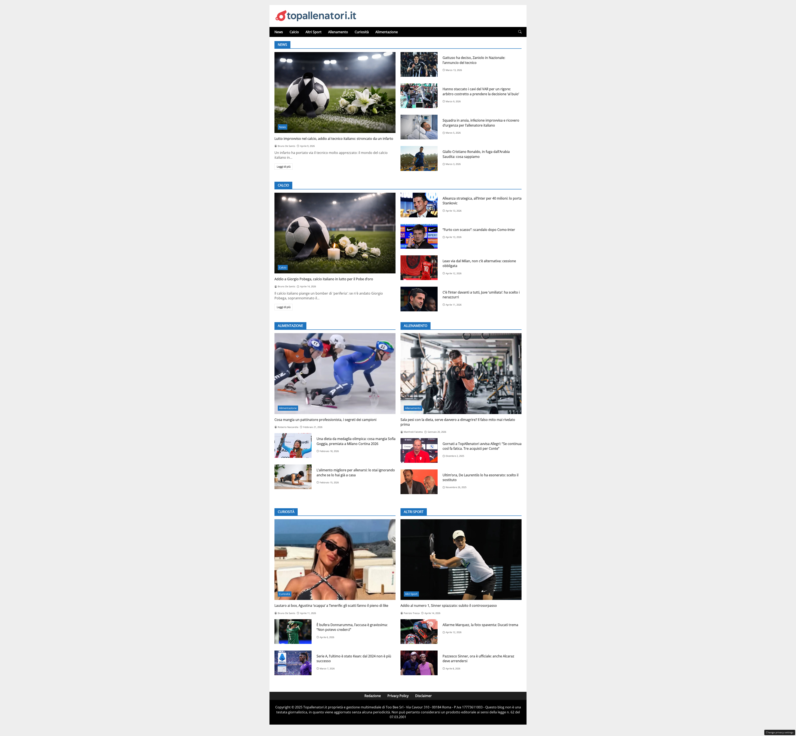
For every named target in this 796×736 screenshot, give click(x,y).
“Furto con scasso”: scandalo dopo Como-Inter (479, 229)
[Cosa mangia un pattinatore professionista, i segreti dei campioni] (335, 373)
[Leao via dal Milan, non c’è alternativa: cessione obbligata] (419, 267)
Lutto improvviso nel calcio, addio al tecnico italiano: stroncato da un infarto (333, 138)
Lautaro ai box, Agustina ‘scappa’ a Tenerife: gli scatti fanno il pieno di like (331, 605)
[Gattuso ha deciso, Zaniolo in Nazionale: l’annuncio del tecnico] (419, 64)
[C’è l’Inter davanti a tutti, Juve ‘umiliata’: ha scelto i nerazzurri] (419, 299)
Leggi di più (284, 166)
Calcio (294, 32)
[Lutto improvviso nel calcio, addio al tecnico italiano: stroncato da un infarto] (335, 92)
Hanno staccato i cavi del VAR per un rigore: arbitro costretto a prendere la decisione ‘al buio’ (481, 91)
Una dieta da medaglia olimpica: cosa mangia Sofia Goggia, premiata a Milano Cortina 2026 (356, 441)
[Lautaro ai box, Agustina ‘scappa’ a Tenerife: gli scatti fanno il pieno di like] (335, 559)
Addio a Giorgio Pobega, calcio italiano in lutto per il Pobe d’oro (323, 279)
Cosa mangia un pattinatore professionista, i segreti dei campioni (325, 419)
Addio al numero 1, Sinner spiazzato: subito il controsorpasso (448, 605)
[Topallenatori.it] (315, 15)
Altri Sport (314, 32)
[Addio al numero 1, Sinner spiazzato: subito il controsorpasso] (461, 559)
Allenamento (338, 32)
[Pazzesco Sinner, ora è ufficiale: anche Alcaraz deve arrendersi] (419, 663)
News (278, 32)
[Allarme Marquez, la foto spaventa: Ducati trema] (419, 631)
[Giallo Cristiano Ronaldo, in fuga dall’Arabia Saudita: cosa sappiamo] (419, 158)
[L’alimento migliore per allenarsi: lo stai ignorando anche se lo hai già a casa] (293, 476)
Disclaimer (423, 695)
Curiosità (362, 32)
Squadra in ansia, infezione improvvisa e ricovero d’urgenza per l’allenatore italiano (481, 122)
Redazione (372, 695)
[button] (520, 31)
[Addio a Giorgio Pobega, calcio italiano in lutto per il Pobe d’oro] (335, 233)
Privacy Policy (398, 695)
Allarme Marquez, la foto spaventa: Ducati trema (480, 625)
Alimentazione (386, 32)
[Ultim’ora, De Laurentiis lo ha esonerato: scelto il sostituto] (419, 481)
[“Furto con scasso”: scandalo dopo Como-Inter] (419, 236)
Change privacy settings (780, 732)
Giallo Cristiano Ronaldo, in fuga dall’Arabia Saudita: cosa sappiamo (476, 154)
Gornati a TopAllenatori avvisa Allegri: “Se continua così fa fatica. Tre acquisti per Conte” (482, 446)
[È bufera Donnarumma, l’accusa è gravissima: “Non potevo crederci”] (293, 631)
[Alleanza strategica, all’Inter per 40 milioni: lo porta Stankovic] (419, 205)
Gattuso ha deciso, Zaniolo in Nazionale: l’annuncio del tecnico (474, 60)
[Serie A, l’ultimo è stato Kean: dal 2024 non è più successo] (293, 663)
